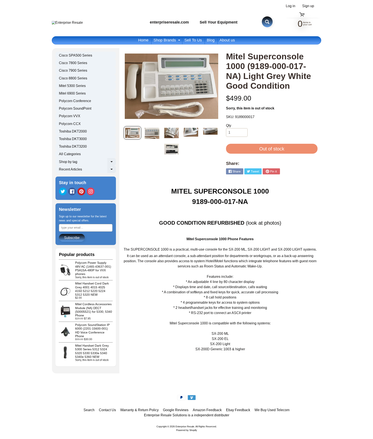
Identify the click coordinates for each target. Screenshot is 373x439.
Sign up (308, 6)
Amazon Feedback (207, 410)
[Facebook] (72, 191)
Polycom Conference (75, 101)
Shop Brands (167, 41)
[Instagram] (91, 191)
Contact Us (107, 410)
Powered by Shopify (186, 430)
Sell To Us (193, 40)
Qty (228, 125)
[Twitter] (63, 191)
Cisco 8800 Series (73, 78)
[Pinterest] (81, 191)
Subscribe (72, 238)
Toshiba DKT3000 (73, 139)
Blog (211, 40)
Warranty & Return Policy (139, 410)
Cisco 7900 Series (73, 70)
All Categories (70, 154)
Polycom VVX (69, 116)
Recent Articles (87, 170)
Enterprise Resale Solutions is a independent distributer (186, 415)
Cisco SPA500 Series (75, 55)
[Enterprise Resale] (67, 22)
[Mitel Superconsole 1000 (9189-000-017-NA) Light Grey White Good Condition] (132, 132)
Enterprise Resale (184, 426)
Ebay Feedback (238, 410)
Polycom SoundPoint (75, 108)
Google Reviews (175, 410)
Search (89, 410)
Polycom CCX (70, 124)
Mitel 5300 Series (72, 86)
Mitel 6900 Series (72, 93)
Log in (290, 6)
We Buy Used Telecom (271, 410)
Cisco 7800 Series (73, 63)
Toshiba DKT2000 (73, 131)
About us (227, 40)
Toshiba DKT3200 (73, 146)
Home (143, 40)
